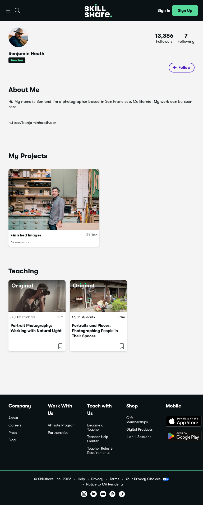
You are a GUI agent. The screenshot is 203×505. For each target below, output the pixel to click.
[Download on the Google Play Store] (180, 436)
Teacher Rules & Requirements (100, 450)
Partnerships (58, 433)
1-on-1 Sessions (138, 437)
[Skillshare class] (37, 296)
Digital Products (139, 429)
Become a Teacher (95, 427)
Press (12, 433)
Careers (14, 425)
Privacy (97, 479)
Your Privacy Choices (143, 479)
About (13, 418)
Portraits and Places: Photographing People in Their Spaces (95, 330)
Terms (114, 479)
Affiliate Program (62, 425)
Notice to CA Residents (104, 484)
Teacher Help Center (97, 439)
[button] (8, 10)
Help (81, 479)
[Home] (98, 10)
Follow (184, 67)
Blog (12, 440)
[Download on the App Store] (180, 422)
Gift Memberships (137, 420)
